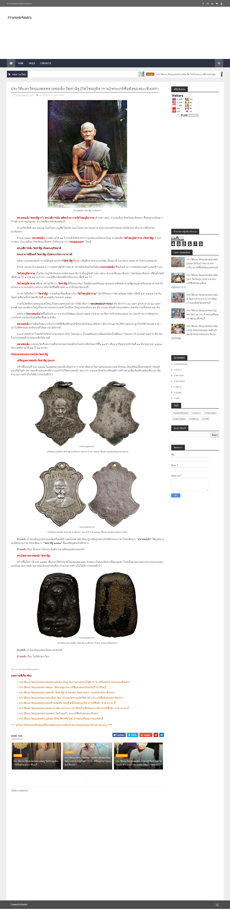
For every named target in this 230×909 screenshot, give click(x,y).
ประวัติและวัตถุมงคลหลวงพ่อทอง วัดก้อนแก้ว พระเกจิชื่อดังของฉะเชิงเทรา (59, 713)
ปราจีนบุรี (17, 755)
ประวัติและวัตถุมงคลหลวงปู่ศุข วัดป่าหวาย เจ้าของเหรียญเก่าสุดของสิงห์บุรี (202, 314)
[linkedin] (212, 3)
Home (21, 63)
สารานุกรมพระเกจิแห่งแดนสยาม (19, 3)
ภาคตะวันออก (58, 95)
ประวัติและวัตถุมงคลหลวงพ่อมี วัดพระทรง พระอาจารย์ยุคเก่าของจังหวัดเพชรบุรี (202, 298)
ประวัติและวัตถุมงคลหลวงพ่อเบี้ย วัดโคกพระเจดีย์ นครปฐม (169, 74)
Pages (32, 63)
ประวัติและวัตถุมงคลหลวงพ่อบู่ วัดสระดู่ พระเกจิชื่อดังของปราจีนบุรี (36, 762)
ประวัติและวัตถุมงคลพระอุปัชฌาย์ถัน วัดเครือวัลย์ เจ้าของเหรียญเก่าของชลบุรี (61, 718)
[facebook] (203, 3)
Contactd (45, 63)
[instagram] (208, 3)
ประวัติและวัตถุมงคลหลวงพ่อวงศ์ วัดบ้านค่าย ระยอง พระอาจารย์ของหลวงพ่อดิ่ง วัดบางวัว (138, 762)
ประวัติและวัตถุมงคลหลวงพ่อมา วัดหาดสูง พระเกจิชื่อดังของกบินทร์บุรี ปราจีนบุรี (62, 687)
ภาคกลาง (177, 369)
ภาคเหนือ (178, 392)
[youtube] (221, 3)
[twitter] (217, 3)
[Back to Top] (217, 905)
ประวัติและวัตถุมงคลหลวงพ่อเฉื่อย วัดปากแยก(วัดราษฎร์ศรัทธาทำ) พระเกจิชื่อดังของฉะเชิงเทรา (71, 697)
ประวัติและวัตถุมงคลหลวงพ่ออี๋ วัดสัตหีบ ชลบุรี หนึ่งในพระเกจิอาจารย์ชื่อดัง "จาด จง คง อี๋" (68, 702)
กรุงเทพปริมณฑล (181, 364)
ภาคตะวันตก (179, 375)
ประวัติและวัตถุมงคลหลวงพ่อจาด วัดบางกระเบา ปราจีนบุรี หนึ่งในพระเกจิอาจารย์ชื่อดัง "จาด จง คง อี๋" (74, 708)
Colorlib (23, 904)
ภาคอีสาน (178, 386)
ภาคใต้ (176, 398)
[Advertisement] (162, 32)
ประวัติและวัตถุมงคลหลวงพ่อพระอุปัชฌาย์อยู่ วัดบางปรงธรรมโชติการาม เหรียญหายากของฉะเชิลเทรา (74, 682)
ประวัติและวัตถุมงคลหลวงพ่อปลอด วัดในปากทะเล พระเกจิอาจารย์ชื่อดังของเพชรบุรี (202, 263)
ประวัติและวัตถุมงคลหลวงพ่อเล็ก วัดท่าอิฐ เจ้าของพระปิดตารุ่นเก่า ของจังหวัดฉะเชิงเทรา (67, 692)
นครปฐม (133, 74)
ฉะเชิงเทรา (45, 95)
